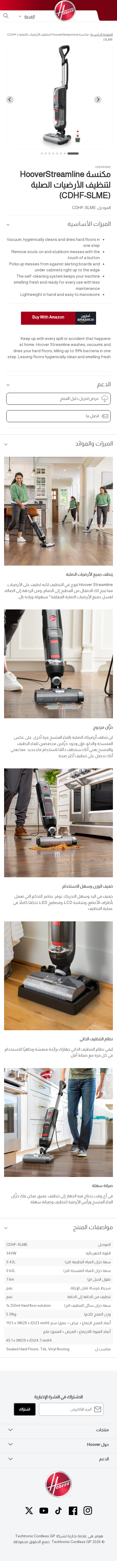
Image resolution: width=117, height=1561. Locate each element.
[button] (111, 11)
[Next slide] (10, 99)
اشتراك (24, 1409)
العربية (29, 16)
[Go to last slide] (97, 99)
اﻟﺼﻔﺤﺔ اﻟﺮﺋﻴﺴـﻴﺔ (101, 34)
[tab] (73, 153)
